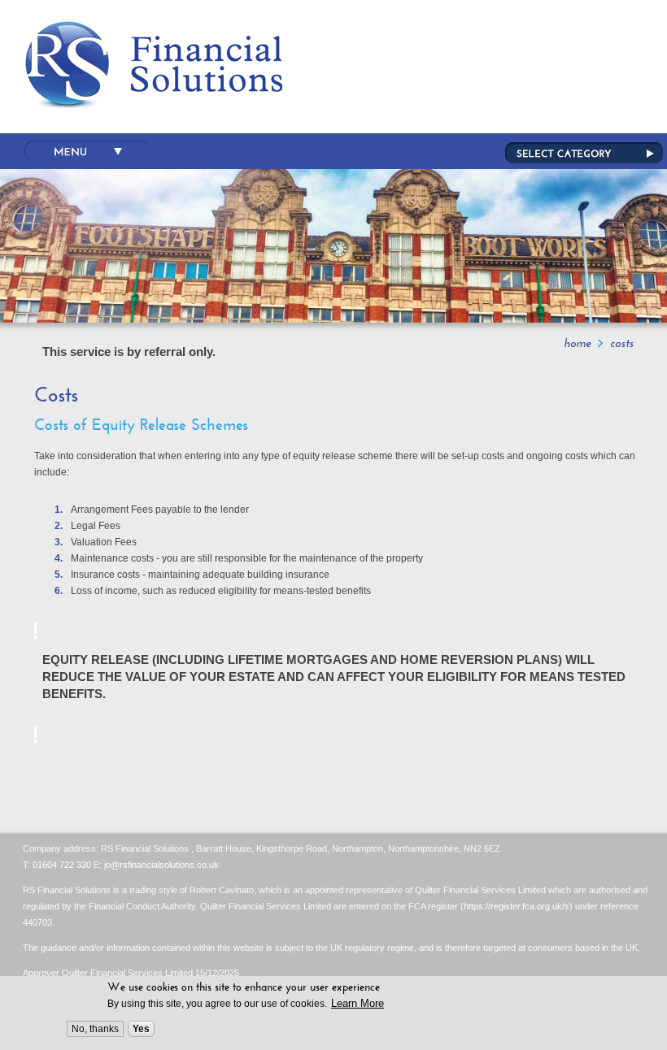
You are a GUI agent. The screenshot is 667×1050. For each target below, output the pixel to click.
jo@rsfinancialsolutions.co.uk (161, 865)
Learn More (357, 1003)
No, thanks (95, 1029)
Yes (141, 1029)
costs (622, 343)
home (577, 343)
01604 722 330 (62, 865)
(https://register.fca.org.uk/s (514, 906)
